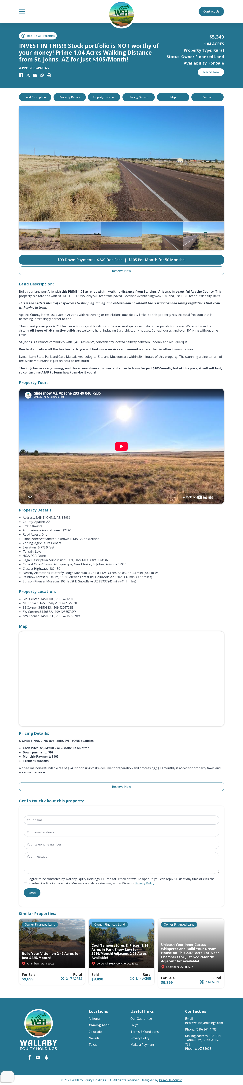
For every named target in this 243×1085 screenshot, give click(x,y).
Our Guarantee (141, 1018)
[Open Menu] (22, 11)
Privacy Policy (144, 883)
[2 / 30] (80, 236)
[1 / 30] (39, 236)
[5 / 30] (203, 236)
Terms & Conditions (144, 1032)
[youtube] (38, 1057)
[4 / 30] (121, 163)
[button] (23, 236)
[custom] (46, 1057)
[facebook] (29, 1057)
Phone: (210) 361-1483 (201, 1029)
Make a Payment (142, 1044)
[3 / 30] (121, 236)
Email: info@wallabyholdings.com (204, 1020)
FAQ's (134, 1025)
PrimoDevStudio (170, 1080)
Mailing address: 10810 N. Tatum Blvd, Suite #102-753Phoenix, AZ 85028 (203, 1042)
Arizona (94, 1018)
